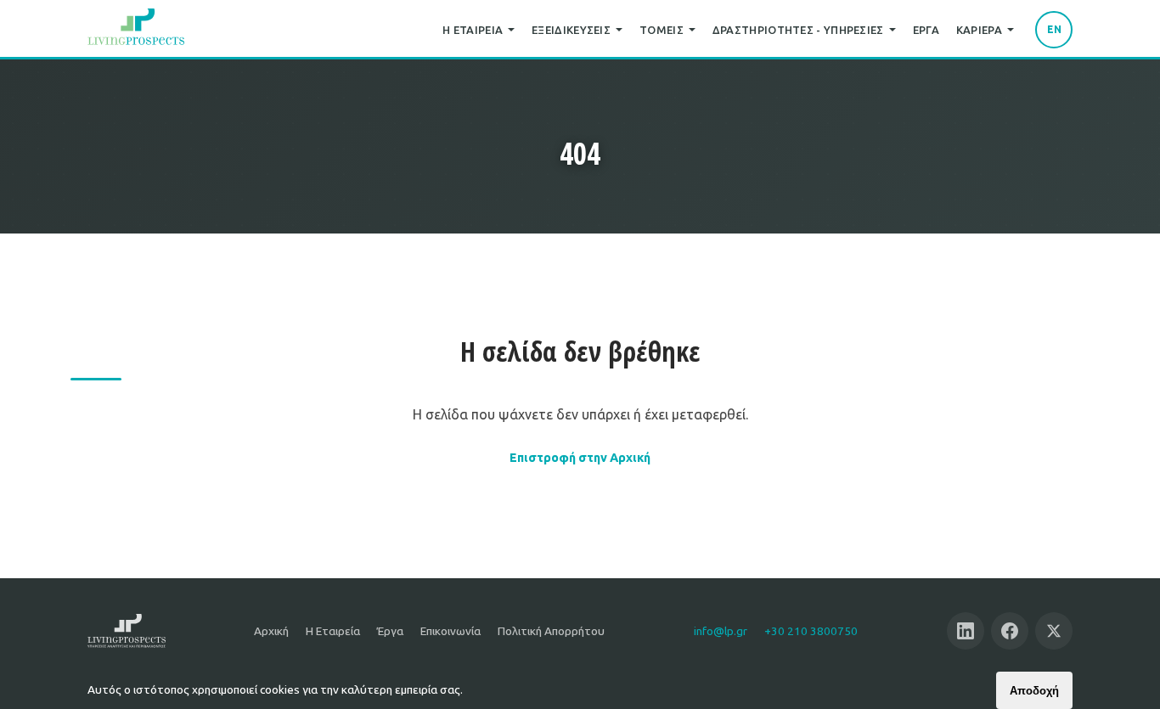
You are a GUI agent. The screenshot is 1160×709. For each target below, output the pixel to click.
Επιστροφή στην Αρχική (580, 457)
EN (1054, 29)
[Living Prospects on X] (1054, 631)
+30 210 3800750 (811, 631)
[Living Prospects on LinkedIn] (965, 631)
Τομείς (661, 30)
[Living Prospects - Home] (135, 29)
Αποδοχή (1034, 690)
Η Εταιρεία (472, 30)
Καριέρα (979, 30)
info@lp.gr (720, 631)
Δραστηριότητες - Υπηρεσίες (798, 30)
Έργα (926, 30)
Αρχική (271, 631)
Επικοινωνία (450, 631)
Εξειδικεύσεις (571, 30)
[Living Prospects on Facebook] (1009, 631)
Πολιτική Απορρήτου (551, 631)
